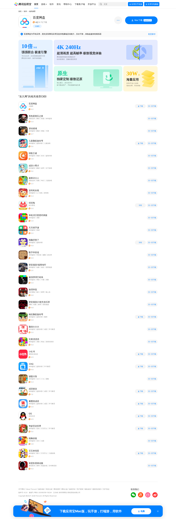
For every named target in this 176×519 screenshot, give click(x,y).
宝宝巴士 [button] (44, 428)
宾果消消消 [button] (49, 342)
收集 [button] (38, 180)
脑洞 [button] (45, 317)
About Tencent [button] (31, 489)
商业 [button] (42, 342)
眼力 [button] (38, 453)
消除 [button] (38, 218)
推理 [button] (42, 292)
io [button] (37, 193)
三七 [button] (42, 379)
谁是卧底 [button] (44, 466)
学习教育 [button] (52, 329)
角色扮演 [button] (32, 466)
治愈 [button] (42, 441)
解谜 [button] (38, 131)
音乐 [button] (42, 156)
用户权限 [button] (80, 489)
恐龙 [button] (38, 428)
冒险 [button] (42, 131)
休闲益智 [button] (49, 118)
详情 (140, 205)
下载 (141, 106)
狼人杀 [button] (48, 292)
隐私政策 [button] (88, 489)
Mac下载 (143, 20)
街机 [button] (40, 193)
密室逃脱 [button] (49, 267)
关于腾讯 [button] (21, 489)
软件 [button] (25, 11)
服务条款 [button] (41, 489)
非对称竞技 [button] (53, 466)
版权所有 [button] (72, 489)
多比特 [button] (49, 255)
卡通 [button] (47, 131)
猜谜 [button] (38, 156)
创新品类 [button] (32, 118)
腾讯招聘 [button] (57, 489)
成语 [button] (45, 329)
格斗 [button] (38, 292)
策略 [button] (30, 304)
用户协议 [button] (106, 489)
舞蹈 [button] (38, 118)
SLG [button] (38, 379)
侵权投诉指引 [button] (97, 489)
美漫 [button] (42, 118)
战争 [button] (42, 168)
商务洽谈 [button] (49, 489)
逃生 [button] (42, 267)
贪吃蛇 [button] (46, 193)
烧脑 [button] (44, 255)
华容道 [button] (38, 255)
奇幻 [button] (42, 180)
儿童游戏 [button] (47, 143)
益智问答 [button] (39, 143)
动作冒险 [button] (32, 292)
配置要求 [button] (152, 34)
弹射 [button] (38, 280)
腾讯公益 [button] (64, 489)
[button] (23, 4)
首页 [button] (20, 11)
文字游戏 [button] (49, 168)
